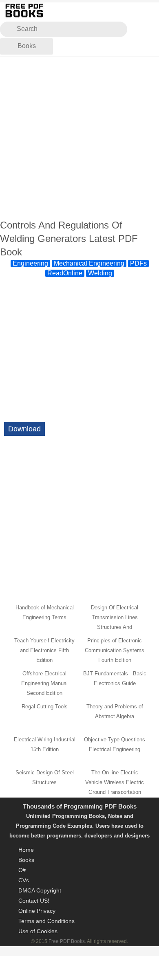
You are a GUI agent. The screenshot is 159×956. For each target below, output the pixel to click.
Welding (100, 273)
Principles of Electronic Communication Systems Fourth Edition (114, 650)
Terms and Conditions (46, 921)
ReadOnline (64, 273)
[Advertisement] (79, 138)
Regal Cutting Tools (45, 706)
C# (22, 870)
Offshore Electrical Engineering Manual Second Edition (44, 683)
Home (26, 849)
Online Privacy (36, 911)
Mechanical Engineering (89, 263)
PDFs (138, 263)
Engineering (30, 263)
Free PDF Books (67, 941)
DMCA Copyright (39, 890)
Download (24, 429)
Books (27, 45)
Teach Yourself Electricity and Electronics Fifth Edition (44, 650)
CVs (23, 880)
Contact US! (33, 900)
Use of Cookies (37, 931)
